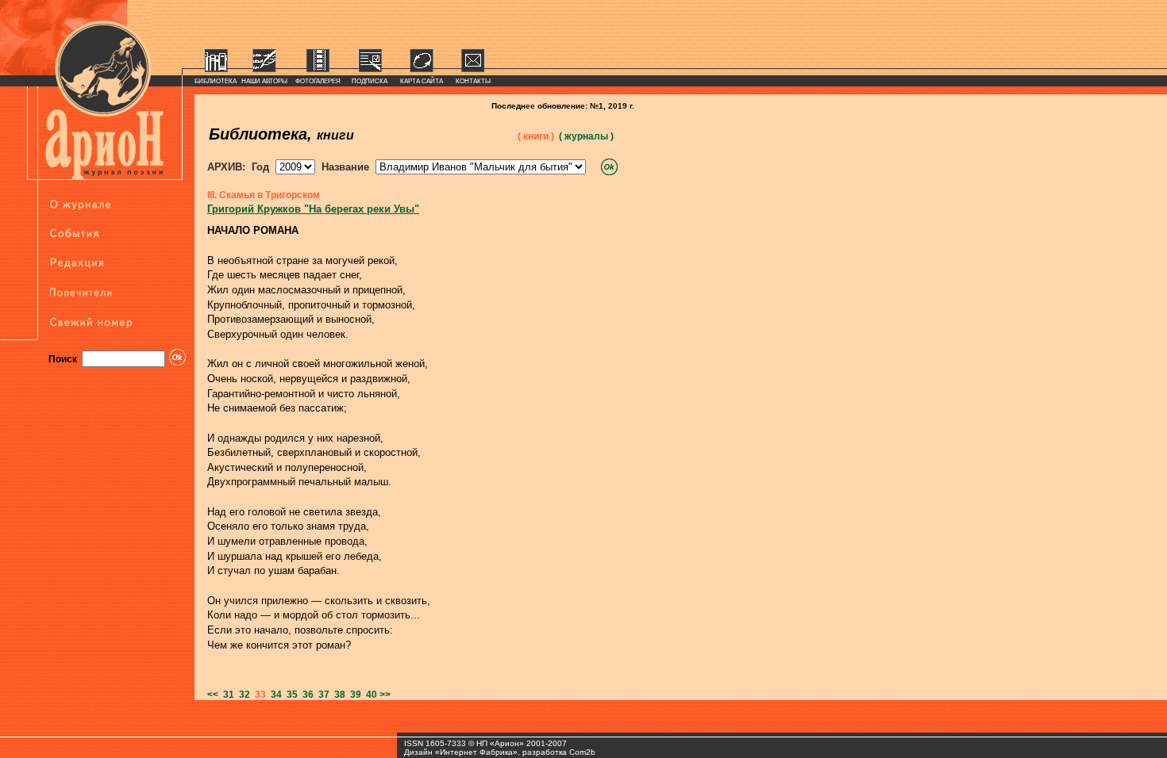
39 (353, 694)
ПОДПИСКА (369, 81)
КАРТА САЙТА (421, 81)
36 (306, 694)
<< (212, 694)
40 (369, 694)
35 (290, 694)
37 (321, 694)
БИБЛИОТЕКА (215, 81)
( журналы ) (586, 136)
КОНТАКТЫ (473, 81)
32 (242, 694)
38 (337, 694)
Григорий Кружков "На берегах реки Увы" (313, 209)
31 (226, 694)
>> (385, 694)
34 (274, 694)
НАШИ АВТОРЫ (264, 81)
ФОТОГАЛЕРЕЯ (318, 81)
